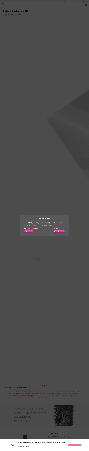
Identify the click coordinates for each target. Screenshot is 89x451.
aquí (55, 445)
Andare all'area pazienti (59, 231)
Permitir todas (74, 445)
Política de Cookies (37, 447)
